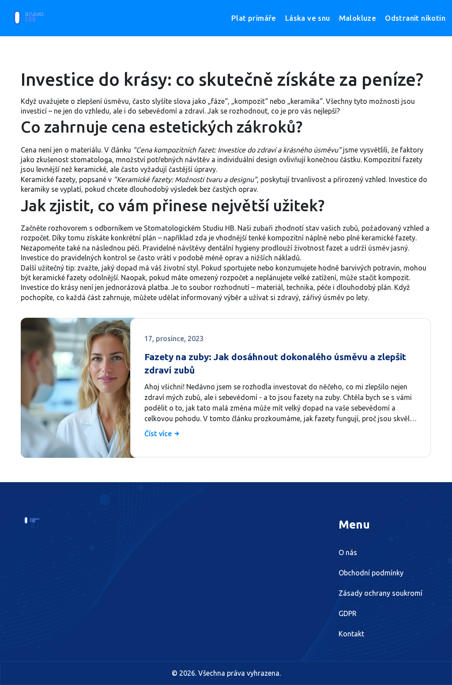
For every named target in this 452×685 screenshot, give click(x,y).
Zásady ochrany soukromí (380, 593)
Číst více (158, 434)
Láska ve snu (307, 18)
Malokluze (358, 18)
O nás (348, 552)
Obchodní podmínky (371, 573)
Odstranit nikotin (415, 18)
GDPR (348, 613)
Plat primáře (253, 18)
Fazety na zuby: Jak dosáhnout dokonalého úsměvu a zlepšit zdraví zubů (275, 363)
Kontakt (351, 634)
